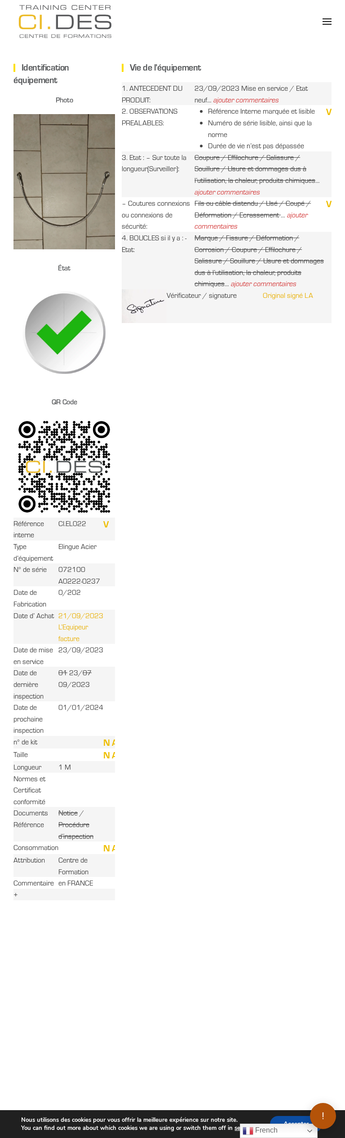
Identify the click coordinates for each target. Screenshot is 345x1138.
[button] (327, 21)
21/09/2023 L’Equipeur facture (80, 627)
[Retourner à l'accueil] (65, 21)
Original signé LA (288, 295)
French (265, 1130)
